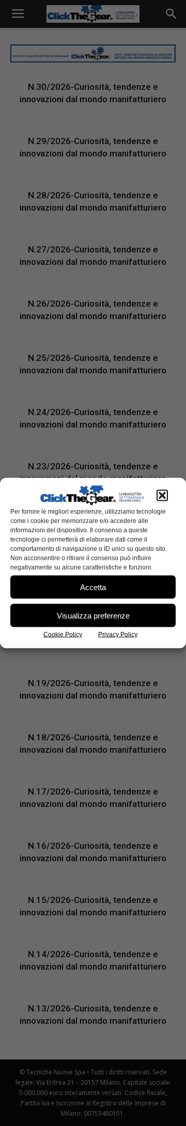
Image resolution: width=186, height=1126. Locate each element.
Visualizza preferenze (93, 615)
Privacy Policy (117, 634)
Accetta (93, 586)
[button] (162, 495)
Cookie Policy (62, 634)
